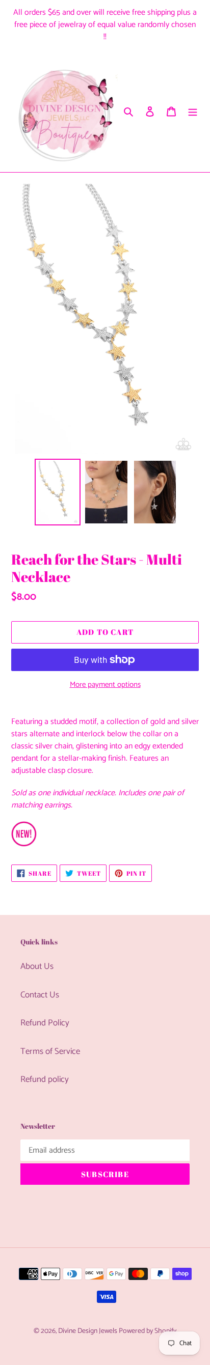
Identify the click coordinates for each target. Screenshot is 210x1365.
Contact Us (39, 995)
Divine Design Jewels (88, 1331)
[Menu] (192, 111)
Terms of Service (50, 1051)
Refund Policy (44, 1023)
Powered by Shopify (147, 1331)
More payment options (105, 685)
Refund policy (44, 1079)
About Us (37, 966)
